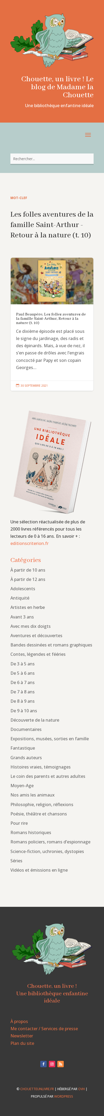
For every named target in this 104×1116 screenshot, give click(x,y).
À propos (19, 1021)
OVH (81, 1089)
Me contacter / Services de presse (44, 1029)
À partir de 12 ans (27, 579)
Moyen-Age (22, 786)
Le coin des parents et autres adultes (47, 776)
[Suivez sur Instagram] (52, 1064)
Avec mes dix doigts (30, 626)
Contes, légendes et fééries (38, 654)
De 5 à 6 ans (22, 673)
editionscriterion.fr (29, 543)
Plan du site (22, 1043)
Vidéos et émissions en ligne (39, 870)
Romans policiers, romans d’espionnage (50, 842)
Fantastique (22, 748)
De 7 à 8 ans (22, 692)
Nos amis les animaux (32, 795)
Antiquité (19, 598)
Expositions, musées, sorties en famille (49, 739)
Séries (16, 861)
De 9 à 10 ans (23, 711)
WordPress (63, 1096)
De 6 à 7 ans (22, 682)
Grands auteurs (26, 758)
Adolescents (22, 589)
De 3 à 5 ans (22, 664)
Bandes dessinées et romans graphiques (51, 645)
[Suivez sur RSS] (60, 1064)
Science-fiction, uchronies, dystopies (47, 851)
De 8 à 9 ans (22, 701)
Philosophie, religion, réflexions (41, 804)
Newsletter (21, 1036)
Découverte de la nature (34, 720)
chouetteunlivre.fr (37, 1089)
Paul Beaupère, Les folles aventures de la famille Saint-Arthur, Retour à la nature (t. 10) (52, 324)
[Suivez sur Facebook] (43, 1064)
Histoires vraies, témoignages (40, 767)
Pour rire (19, 823)
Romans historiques (30, 832)
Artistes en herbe (27, 607)
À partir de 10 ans (27, 570)
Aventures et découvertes (36, 635)
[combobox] (52, 158)
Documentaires (26, 729)
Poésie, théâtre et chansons (38, 814)
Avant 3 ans (22, 617)
